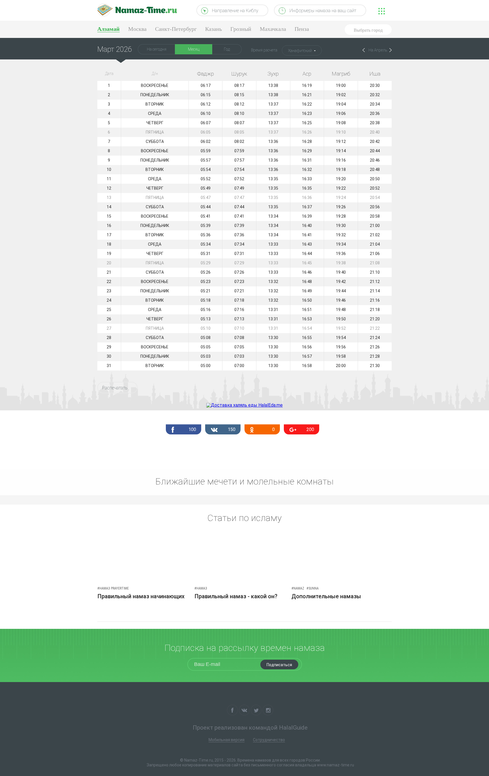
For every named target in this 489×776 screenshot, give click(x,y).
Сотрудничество (269, 740)
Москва (137, 29)
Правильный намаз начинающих (141, 596)
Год (227, 49)
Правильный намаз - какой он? (235, 596)
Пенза (302, 29)
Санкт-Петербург (176, 29)
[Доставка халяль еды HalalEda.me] (244, 405)
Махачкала (273, 29)
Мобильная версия (226, 740)
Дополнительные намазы (326, 596)
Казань (213, 29)
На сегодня (156, 49)
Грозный (240, 29)
